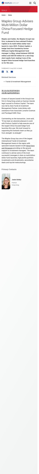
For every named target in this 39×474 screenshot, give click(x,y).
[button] (2, 71)
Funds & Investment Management (18, 82)
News (10, 15)
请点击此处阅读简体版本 (11, 91)
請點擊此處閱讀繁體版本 (11, 93)
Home (4, 15)
